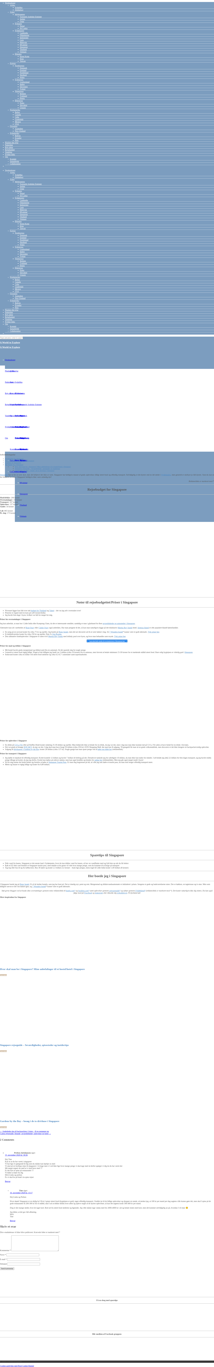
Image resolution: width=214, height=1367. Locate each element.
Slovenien (24, 87)
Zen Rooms (56, 634)
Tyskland (23, 96)
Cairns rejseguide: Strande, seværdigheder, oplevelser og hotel (25, 1134)
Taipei (51, 611)
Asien (12, 12)
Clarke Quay (44, 628)
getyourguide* (114, 891)
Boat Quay (30, 628)
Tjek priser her (153, 632)
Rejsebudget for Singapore (14, 459)
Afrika (12, 5)
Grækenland (24, 82)
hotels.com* (70, 891)
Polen (22, 103)
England (23, 70)
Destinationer (10, 3)
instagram (99, 893)
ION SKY (28, 747)
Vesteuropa (19, 91)
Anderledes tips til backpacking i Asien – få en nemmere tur (24, 1131)
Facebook (88, 893)
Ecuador (18, 138)
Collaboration (15, 164)
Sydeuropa (19, 80)
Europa (13, 63)
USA (17, 124)
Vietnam (23, 52)
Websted (3, 1264)
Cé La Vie (19, 745)
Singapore (24, 47)
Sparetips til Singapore (13, 463)
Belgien (23, 94)
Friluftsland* (140, 891)
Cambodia (24, 33)
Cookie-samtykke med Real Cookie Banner (17, 1366)
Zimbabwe (19, 10)
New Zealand (20, 131)
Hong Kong (24, 56)
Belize (17, 112)
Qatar (22, 21)
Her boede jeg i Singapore (14, 465)
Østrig (22, 98)
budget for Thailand (38, 611)
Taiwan (23, 61)
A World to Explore (10, 342)
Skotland (23, 75)
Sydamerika (14, 133)
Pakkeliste (9, 145)
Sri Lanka (23, 28)
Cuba (17, 117)
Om (6, 157)
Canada (18, 115)
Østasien (18, 54)
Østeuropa (19, 101)
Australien (19, 129)
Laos (22, 40)
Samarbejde (14, 161)
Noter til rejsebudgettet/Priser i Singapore (19, 461)
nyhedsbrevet (122, 893)
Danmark (23, 68)
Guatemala (19, 119)
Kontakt (13, 159)
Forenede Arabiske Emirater (31, 17)
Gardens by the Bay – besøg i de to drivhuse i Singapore (34, 471)
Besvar (7, 1181)
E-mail (3, 1259)
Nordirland (24, 73)
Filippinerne (24, 35)
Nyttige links (10, 154)
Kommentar (5, 1250)
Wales (22, 77)
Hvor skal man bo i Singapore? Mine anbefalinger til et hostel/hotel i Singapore (43, 467)
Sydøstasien (19, 31)
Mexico (18, 122)
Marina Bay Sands (125, 628)
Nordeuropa (19, 66)
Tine (91, 379)
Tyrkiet (22, 89)
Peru (16, 140)
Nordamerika (15, 110)
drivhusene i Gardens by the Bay (26, 749)
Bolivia (18, 136)
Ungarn (23, 108)
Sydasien (18, 24)
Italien (22, 84)
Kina (22, 59)
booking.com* (83, 891)
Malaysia (23, 42)
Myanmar (23, 45)
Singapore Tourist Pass (57, 762)
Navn (3, 1255)
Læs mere (3, 975)
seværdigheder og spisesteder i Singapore (119, 623)
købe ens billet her (105, 749)
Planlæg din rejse (11, 143)
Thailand (23, 49)
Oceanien (13, 126)
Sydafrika (18, 7)
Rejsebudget (10, 150)
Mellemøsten (20, 14)
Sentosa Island (143, 628)
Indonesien (24, 38)
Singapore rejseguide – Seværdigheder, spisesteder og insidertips (37, 469)
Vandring (8, 152)
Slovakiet (23, 105)
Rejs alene (9, 147)
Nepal (22, 26)
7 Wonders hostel (116, 632)
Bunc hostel (63, 632)
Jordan (22, 19)
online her (98, 760)
